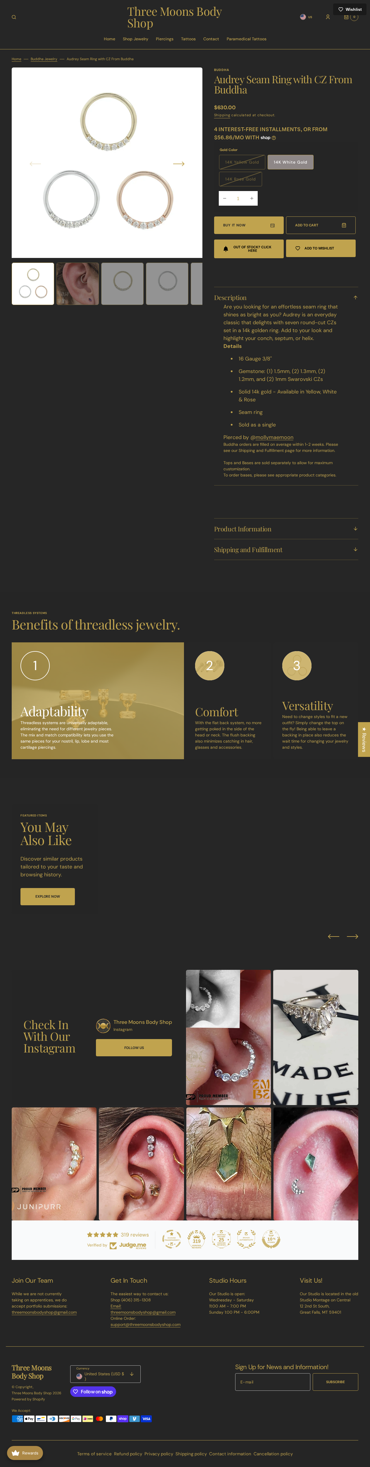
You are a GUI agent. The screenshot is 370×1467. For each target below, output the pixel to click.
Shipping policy (191, 1454)
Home (16, 59)
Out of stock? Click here (252, 249)
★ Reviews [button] (364, 739)
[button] (14, 17)
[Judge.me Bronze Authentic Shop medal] (246, 1239)
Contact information (230, 1454)
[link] (103, 1026)
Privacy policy (158, 1454)
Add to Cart (306, 225)
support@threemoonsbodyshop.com (145, 1324)
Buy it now (234, 225)
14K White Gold (290, 162)
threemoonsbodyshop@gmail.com (44, 1312)
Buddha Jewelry (44, 59)
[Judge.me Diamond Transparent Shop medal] (171, 1239)
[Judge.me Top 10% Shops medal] (271, 1239)
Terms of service (94, 1454)
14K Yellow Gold (245, 164)
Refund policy (128, 1454)
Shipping (222, 115)
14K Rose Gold (243, 181)
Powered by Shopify (28, 1399)
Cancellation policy (273, 1454)
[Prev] (333, 936)
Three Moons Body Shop (32, 1393)
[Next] (352, 936)
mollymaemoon (274, 437)
